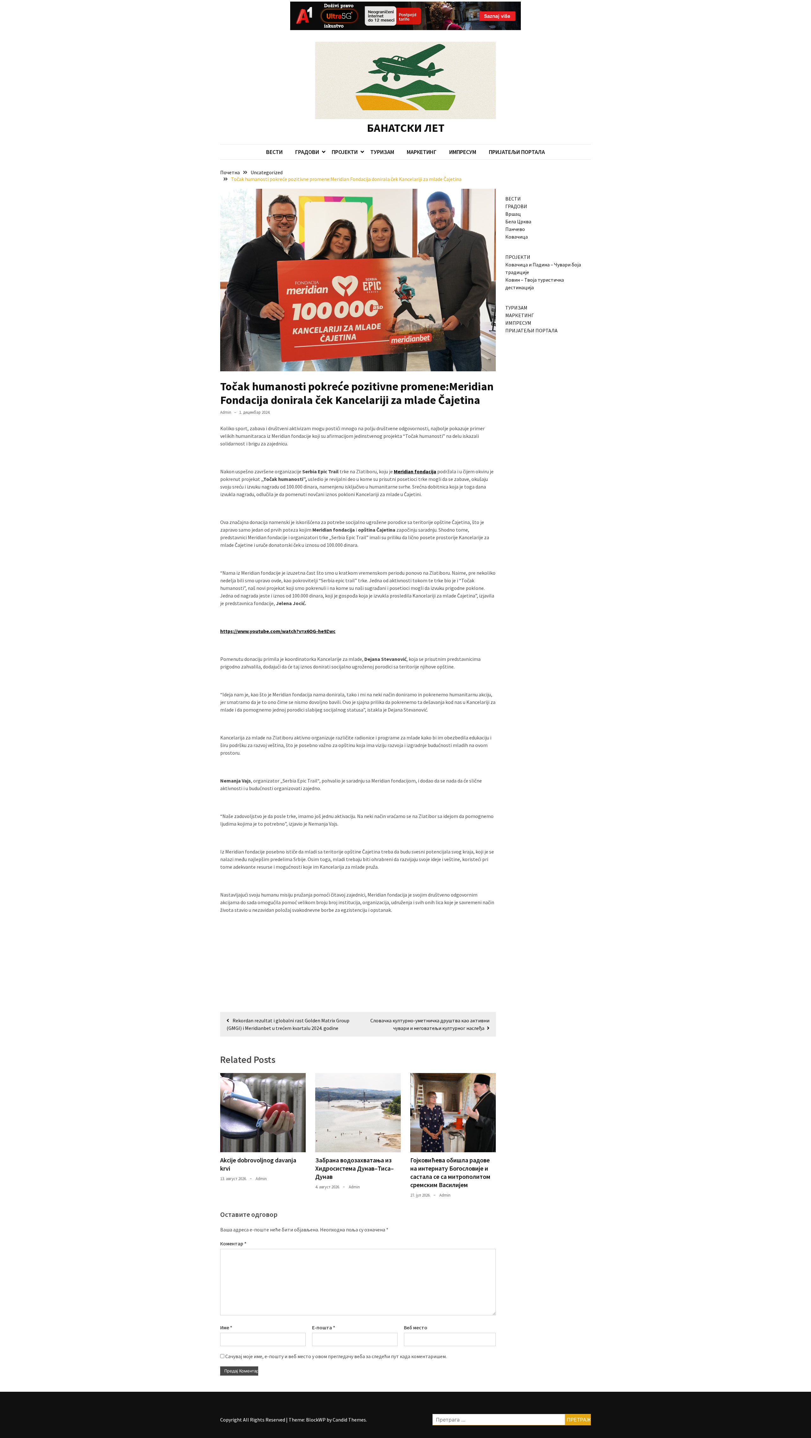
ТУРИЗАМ (382, 152)
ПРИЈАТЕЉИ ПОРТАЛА (517, 152)
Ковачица (516, 236)
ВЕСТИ (274, 152)
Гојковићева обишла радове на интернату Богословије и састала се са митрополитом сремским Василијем (450, 1172)
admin (225, 412)
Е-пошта (323, 1327)
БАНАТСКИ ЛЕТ (405, 128)
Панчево (515, 229)
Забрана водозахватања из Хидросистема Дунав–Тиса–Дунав (354, 1168)
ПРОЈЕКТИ (345, 152)
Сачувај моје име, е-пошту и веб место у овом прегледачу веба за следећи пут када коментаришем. (336, 1356)
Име (226, 1327)
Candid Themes (349, 1419)
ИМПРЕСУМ (462, 152)
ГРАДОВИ (307, 152)
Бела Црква (518, 221)
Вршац (513, 214)
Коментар (233, 1243)
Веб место (415, 1327)
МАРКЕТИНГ (422, 152)
